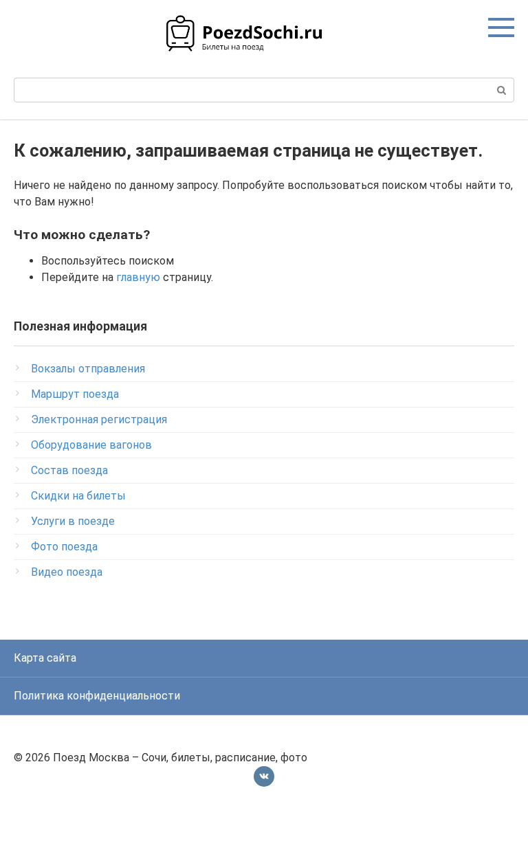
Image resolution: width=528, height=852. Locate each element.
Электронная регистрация (99, 419)
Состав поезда (69, 470)
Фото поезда (64, 546)
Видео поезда (66, 572)
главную (138, 277)
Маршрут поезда (75, 394)
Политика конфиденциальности (97, 695)
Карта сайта (45, 657)
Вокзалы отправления (88, 368)
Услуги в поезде (73, 521)
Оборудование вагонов (91, 444)
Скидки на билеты (78, 495)
